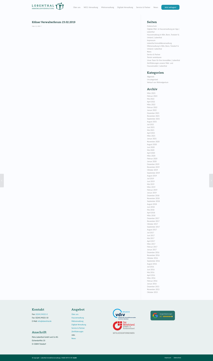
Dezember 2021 (153, 113)
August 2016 (152, 264)
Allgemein (150, 77)
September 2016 (153, 261)
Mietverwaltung (77, 321)
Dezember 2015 (153, 286)
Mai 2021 (150, 130)
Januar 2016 (152, 284)
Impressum (151, 40)
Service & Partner (153, 54)
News (149, 52)
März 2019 (151, 187)
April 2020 (151, 153)
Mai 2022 (150, 99)
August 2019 (152, 176)
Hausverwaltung (77, 318)
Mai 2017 (150, 238)
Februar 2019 (152, 190)
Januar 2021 (152, 139)
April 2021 (151, 133)
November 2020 (153, 142)
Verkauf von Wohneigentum (157, 82)
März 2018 (151, 215)
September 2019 (153, 173)
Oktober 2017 (152, 224)
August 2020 (152, 144)
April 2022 (151, 102)
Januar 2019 (152, 193)
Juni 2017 (151, 235)
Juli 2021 (150, 124)
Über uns (74, 314)
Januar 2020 (152, 161)
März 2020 (151, 156)
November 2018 (153, 198)
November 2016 (153, 255)
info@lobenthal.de (44, 321)
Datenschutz (152, 26)
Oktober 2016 (152, 258)
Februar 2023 (152, 96)
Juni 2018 (151, 207)
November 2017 (153, 221)
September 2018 (153, 201)
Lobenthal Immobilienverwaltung (159, 43)
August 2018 (152, 204)
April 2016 (151, 275)
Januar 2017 (152, 250)
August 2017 (152, 230)
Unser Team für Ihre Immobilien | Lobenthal (163, 60)
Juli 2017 (150, 233)
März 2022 (151, 104)
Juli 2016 (150, 267)
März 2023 (151, 93)
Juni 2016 (151, 270)
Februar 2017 (152, 247)
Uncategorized (152, 79)
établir (75, 358)
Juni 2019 (151, 181)
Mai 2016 (150, 272)
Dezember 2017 (153, 218)
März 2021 (151, 136)
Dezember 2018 (153, 195)
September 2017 (153, 227)
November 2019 (153, 167)
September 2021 (153, 119)
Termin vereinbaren (154, 57)
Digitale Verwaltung (78, 325)
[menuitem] (77, 7)
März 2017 (151, 244)
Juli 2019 (150, 178)
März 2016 (151, 278)
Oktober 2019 (152, 170)
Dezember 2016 (153, 252)
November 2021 (153, 116)
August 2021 (152, 122)
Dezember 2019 (153, 164)
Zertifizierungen (77, 331)
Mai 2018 (150, 210)
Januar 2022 (152, 110)
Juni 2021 (151, 127)
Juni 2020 (151, 147)
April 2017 (151, 241)
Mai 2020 (150, 150)
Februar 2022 (152, 107)
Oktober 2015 (152, 292)
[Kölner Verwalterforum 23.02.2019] (2, 180)
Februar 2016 (152, 281)
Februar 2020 (152, 159)
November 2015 (153, 289)
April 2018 (151, 213)
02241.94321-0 (42, 314)
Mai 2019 (150, 184)
